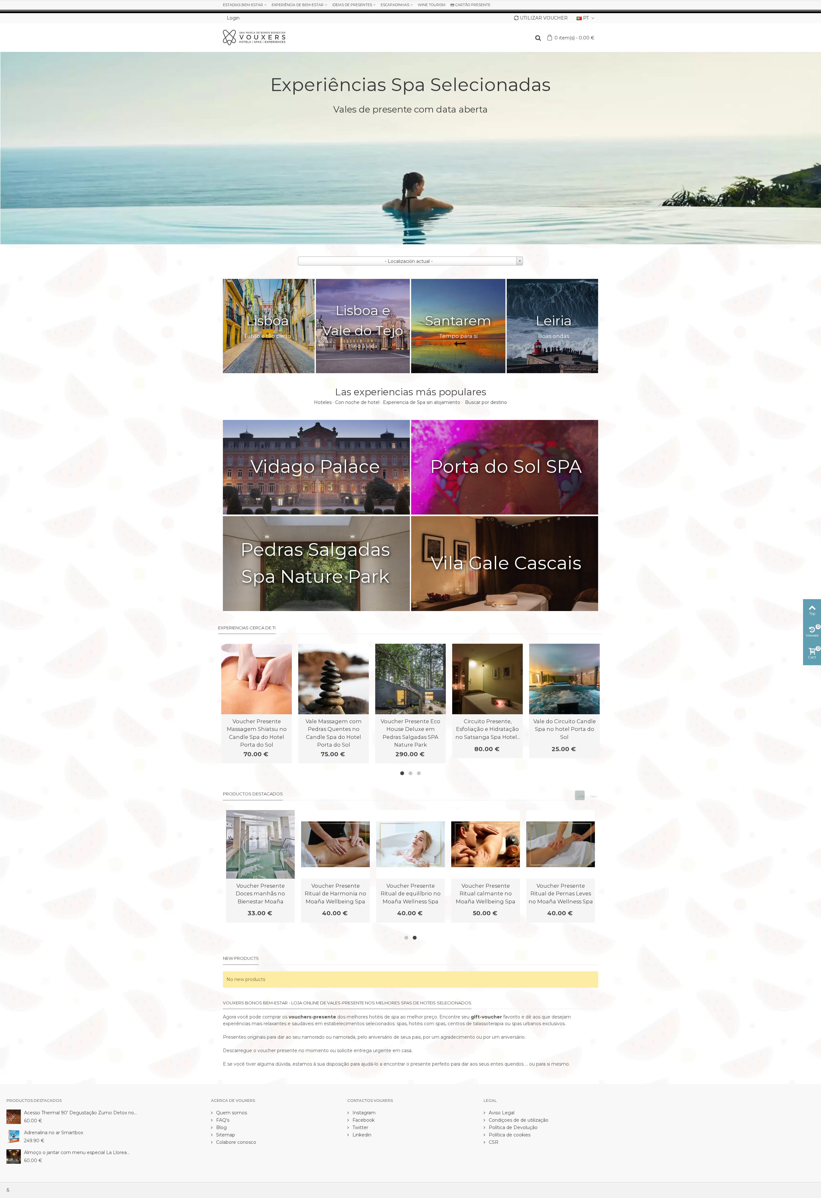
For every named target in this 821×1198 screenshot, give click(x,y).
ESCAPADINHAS (395, 5)
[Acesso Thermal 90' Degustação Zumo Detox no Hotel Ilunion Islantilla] (13, 1116)
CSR (492, 1142)
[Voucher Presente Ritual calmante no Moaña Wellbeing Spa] (485, 844)
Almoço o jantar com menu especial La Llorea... (77, 1152)
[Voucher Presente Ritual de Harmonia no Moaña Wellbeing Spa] (335, 844)
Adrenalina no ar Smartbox (53, 1132)
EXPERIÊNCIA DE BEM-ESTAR (298, 5)
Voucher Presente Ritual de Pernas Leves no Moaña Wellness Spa (561, 894)
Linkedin (361, 1135)
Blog (221, 1127)
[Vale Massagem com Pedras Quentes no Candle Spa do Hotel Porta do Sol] (333, 679)
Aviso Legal (500, 1113)
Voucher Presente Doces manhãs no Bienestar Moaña (260, 894)
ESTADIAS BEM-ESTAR (243, 5)
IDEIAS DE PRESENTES (352, 5)
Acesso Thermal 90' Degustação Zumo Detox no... (80, 1113)
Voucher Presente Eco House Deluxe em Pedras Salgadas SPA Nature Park (410, 733)
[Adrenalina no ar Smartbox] (13, 1136)
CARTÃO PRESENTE (472, 5)
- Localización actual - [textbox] (409, 261)
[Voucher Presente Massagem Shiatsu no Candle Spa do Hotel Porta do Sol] (256, 679)
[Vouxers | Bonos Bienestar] (254, 37)
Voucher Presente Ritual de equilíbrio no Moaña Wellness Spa (411, 894)
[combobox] (410, 260)
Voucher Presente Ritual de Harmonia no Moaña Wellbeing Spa (335, 894)
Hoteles (323, 402)
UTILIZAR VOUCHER (544, 18)
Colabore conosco (235, 1142)
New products (241, 958)
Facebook (363, 1120)
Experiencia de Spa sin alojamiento (421, 402)
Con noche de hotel (357, 402)
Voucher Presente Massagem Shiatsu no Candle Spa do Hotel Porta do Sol (257, 733)
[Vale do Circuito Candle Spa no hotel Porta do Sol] (564, 679)
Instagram (363, 1113)
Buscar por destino (486, 402)
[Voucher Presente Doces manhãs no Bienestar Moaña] (260, 844)
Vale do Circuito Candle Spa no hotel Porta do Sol (564, 729)
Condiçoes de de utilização (517, 1120)
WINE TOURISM (431, 5)
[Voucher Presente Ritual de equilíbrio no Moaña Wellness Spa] (410, 844)
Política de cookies (508, 1135)
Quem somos (231, 1113)
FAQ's (222, 1120)
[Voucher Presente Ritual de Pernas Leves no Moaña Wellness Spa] (560, 844)
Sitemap (225, 1135)
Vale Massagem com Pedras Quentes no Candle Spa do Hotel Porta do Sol (334, 733)
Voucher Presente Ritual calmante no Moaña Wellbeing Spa (485, 894)
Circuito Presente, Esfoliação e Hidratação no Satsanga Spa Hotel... (487, 729)
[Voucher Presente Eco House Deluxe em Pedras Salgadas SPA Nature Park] (410, 679)
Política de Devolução (512, 1127)
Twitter (359, 1127)
